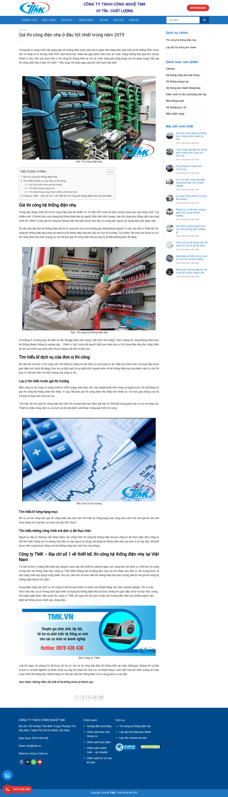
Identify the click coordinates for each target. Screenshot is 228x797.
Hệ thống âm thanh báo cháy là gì (189, 168)
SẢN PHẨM (86, 20)
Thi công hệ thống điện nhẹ (181, 40)
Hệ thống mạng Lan (177, 81)
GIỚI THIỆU (49, 20)
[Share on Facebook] (77, 698)
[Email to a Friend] (89, 698)
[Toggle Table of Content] (108, 172)
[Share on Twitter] (83, 698)
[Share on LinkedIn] (101, 698)
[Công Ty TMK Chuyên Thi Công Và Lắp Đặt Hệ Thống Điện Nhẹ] (49, 8)
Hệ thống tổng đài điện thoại (183, 75)
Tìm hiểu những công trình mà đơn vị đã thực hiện (53, 192)
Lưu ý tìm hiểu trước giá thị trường (45, 184)
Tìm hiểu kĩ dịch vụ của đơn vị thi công (44, 180)
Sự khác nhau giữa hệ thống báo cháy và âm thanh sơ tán (191, 136)
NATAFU (133, 792)
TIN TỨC (118, 20)
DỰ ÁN (104, 20)
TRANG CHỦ (29, 20)
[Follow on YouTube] (40, 762)
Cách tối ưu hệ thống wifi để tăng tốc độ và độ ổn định (191, 244)
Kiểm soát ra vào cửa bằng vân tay (186, 94)
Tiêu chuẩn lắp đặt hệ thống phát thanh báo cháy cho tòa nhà (191, 152)
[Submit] (204, 20)
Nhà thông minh (175, 100)
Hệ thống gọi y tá (176, 107)
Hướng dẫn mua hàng (99, 726)
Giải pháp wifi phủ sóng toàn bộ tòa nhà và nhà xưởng (191, 258)
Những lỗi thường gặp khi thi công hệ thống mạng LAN (191, 271)
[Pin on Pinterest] (95, 698)
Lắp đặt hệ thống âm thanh (181, 47)
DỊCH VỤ (66, 20)
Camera (170, 68)
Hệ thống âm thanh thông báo (183, 88)
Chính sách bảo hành (98, 742)
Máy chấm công (175, 113)
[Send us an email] (27, 762)
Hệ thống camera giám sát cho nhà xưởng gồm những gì (190, 229)
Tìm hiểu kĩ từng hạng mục (42, 188)
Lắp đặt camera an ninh (133, 737)
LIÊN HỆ (134, 20)
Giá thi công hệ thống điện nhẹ (40, 176)
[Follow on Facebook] (21, 762)
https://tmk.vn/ (39, 753)
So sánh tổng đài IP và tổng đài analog (191, 198)
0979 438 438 (40, 738)
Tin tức (23, 30)
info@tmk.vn (33, 745)
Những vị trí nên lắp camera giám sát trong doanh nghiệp (191, 212)
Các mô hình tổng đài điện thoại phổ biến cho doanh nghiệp (190, 182)
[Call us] (33, 762)
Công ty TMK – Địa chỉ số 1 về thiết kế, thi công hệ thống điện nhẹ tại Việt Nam (67, 195)
